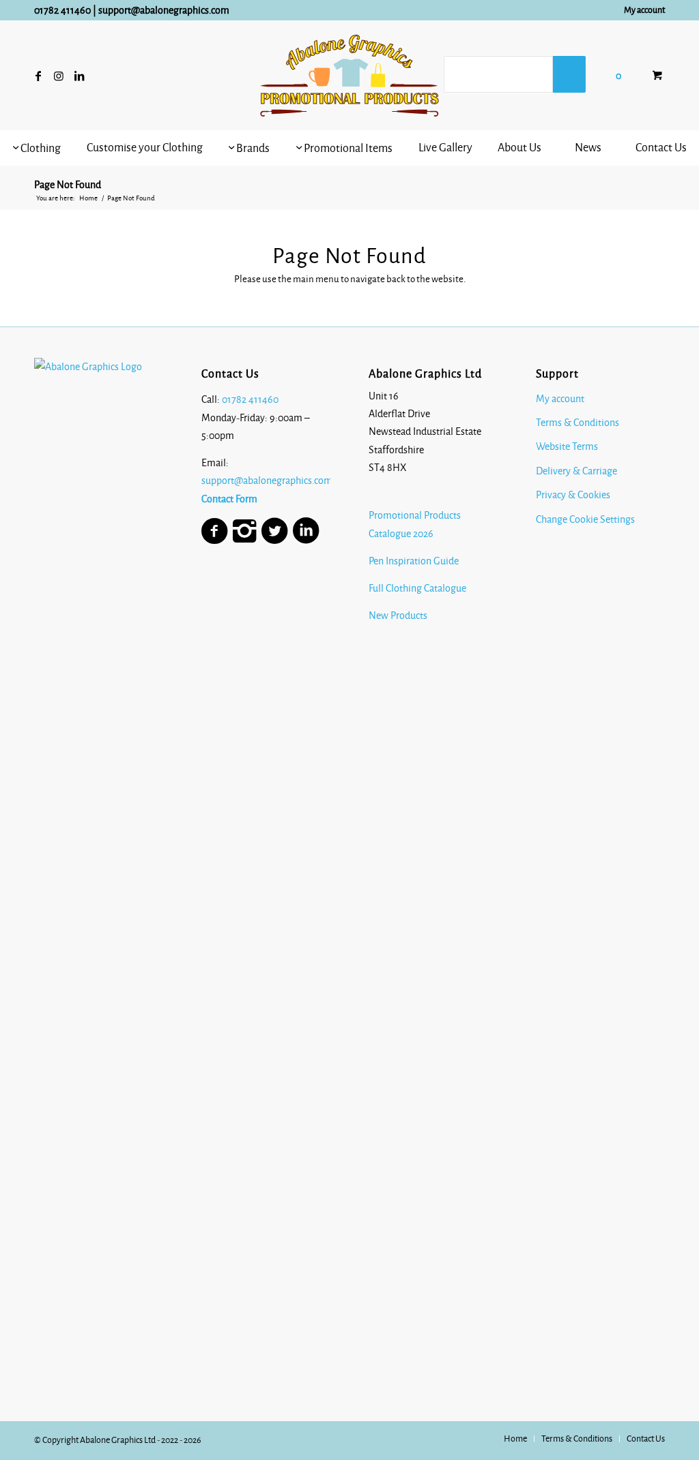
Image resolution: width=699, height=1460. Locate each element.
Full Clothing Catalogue (417, 588)
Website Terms (567, 446)
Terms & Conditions (577, 422)
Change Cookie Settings (585, 519)
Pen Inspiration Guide (414, 561)
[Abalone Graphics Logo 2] (349, 75)
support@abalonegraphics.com (163, 10)
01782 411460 (62, 10)
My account (644, 10)
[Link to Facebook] (38, 75)
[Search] (569, 74)
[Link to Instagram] (58, 75)
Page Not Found (67, 184)
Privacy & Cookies (573, 494)
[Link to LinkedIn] (79, 75)
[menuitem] (641, 10)
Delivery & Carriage (576, 471)
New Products (399, 615)
